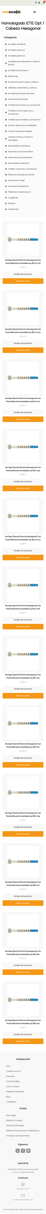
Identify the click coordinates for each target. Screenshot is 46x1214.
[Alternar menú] (34, 12)
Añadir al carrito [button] (23, 281)
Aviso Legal (11, 1115)
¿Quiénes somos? (13, 1071)
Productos (10, 1076)
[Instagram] (23, 1151)
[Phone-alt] (18, 1151)
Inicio (8, 1066)
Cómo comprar (12, 1086)
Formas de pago (13, 1081)
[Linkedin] (28, 1151)
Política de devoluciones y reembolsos (22, 1131)
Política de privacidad (15, 1126)
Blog (8, 1097)
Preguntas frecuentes (15, 1092)
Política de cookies (14, 1120)
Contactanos (11, 1102)
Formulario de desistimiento (18, 1136)
